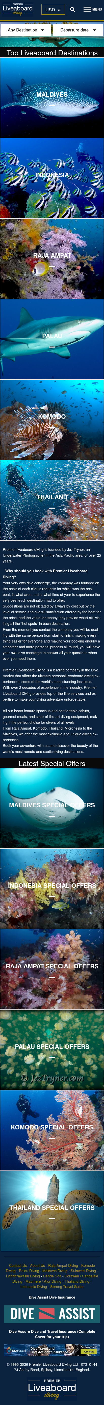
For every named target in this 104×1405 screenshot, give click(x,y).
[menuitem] (53, 9)
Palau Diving (29, 1270)
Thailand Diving (77, 1281)
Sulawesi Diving (83, 1270)
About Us (37, 1265)
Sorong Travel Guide (67, 1286)
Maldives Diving (54, 1270)
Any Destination (22, 30)
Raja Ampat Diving (63, 1265)
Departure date (74, 30)
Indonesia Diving (33, 1286)
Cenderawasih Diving (23, 1275)
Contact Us (18, 1265)
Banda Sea (52, 1275)
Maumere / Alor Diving (43, 1281)
